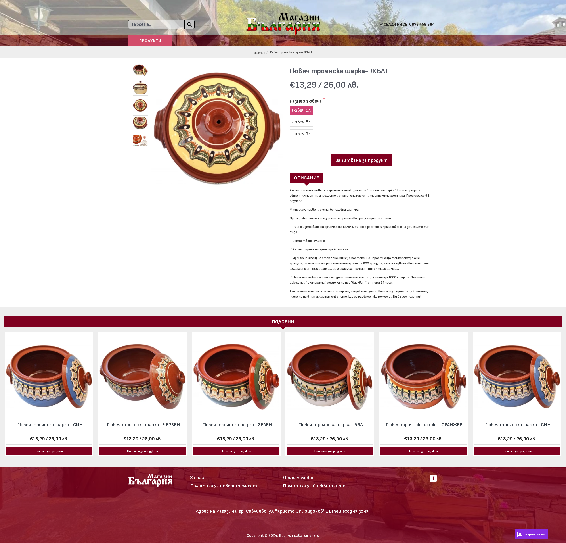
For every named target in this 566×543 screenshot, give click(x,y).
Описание (306, 178)
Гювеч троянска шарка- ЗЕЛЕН (237, 425)
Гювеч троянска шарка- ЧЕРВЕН (143, 425)
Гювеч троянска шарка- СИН (50, 425)
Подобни (283, 322)
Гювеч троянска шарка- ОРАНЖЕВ (424, 425)
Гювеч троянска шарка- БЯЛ (330, 425)
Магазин (259, 53)
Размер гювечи (306, 101)
